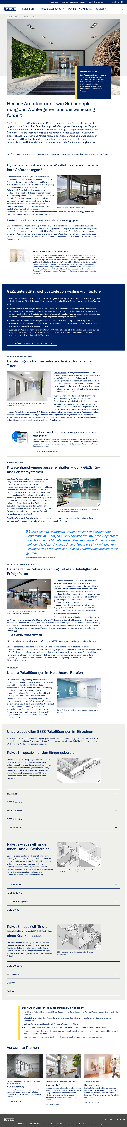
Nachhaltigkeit (55, 2)
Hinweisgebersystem (43, 1124)
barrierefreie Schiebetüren (77, 332)
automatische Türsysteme (86, 311)
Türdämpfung (49, 314)
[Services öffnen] (106, 9)
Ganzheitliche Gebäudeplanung (78, 154)
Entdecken (28, 9)
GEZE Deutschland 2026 (24, 1124)
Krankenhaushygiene (48, 154)
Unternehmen (74, 2)
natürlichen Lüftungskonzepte (85, 323)
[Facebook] (117, 2)
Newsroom (65, 2)
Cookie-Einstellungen (81, 1124)
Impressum (103, 1124)
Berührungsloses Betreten (21, 154)
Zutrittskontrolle (31, 335)
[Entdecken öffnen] (35, 9)
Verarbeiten (85, 9)
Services (99, 9)
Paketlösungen (104, 154)
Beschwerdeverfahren (57, 1124)
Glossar (91, 1124)
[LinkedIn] (112, 2)
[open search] (122, 9)
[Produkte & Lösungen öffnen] (64, 9)
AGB (34, 1124)
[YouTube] (122, 2)
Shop (90, 2)
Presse (97, 1124)
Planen (72, 9)
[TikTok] (119, 2)
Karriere (82, 2)
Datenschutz (69, 1124)
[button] (99, 2)
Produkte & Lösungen (51, 9)
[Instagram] (115, 2)
